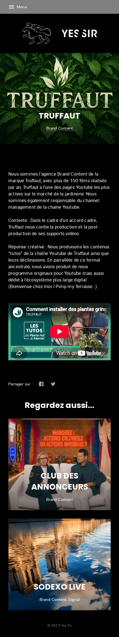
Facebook (41, 384)
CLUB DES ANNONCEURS (59, 481)
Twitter (53, 384)
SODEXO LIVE (60, 586)
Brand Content (59, 128)
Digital (73, 599)
